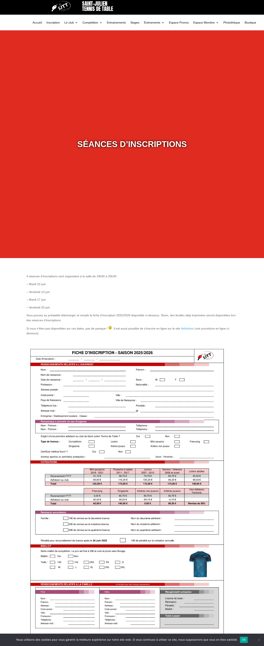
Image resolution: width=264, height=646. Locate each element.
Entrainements (116, 22)
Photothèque (231, 22)
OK (244, 639)
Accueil (37, 22)
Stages (134, 22)
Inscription (53, 22)
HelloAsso (187, 328)
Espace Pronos (179, 22)
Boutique (250, 22)
